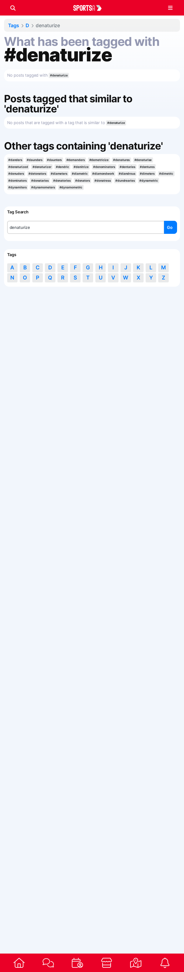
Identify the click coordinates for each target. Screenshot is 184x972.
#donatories (62, 180)
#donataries (40, 180)
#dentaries (127, 167)
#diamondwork (103, 173)
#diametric (80, 173)
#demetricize (99, 160)
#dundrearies (125, 180)
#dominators (17, 180)
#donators (82, 180)
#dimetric (166, 173)
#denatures (121, 160)
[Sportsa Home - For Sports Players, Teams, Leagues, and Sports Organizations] (90, 7)
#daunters (54, 160)
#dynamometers (43, 187)
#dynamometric (71, 187)
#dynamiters (17, 187)
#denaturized (18, 167)
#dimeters (147, 173)
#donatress (102, 180)
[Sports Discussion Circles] (48, 962)
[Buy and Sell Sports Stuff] (106, 963)
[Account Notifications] (165, 963)
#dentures (147, 167)
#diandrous (127, 173)
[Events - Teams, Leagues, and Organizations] (77, 963)
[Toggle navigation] (170, 7)
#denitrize (81, 167)
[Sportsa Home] (19, 963)
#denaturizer (42, 167)
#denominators (104, 167)
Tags (13, 25)
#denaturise (143, 160)
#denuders (16, 173)
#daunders (34, 160)
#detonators (37, 173)
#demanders (75, 160)
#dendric (62, 167)
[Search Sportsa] (13, 7)
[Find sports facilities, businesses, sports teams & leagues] (135, 963)
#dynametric (148, 180)
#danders (15, 160)
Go (170, 227)
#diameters (59, 173)
